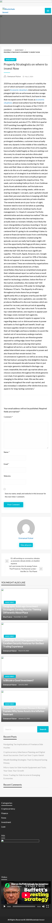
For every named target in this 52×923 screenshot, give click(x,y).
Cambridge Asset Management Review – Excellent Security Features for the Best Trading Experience (24, 643)
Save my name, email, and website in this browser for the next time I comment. (25, 495)
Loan (3, 826)
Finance (4, 813)
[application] (26, 895)
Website (7, 476)
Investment (19, 50)
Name (7, 452)
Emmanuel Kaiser (14, 76)
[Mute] (43, 906)
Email (6, 464)
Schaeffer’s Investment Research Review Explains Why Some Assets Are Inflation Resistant (24, 711)
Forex (3, 818)
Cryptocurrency (8, 808)
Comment (8, 417)
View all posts (26, 545)
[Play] (4, 906)
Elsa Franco (7, 617)
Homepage (7, 50)
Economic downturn (19, 90)
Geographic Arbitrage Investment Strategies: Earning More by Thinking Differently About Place (22, 609)
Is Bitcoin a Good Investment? (18, 680)
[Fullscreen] (47, 906)
